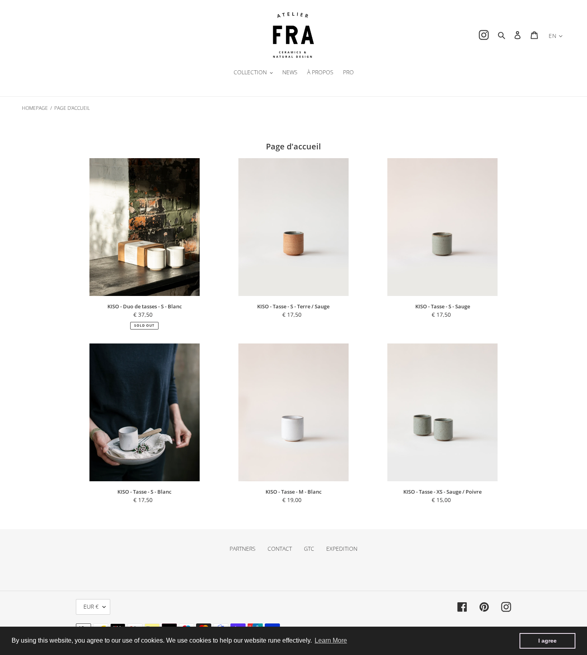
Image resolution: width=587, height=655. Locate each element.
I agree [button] (547, 640)
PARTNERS (243, 548)
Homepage (35, 108)
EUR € (91, 606)
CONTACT (280, 548)
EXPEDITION (341, 548)
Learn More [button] (331, 640)
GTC (309, 548)
